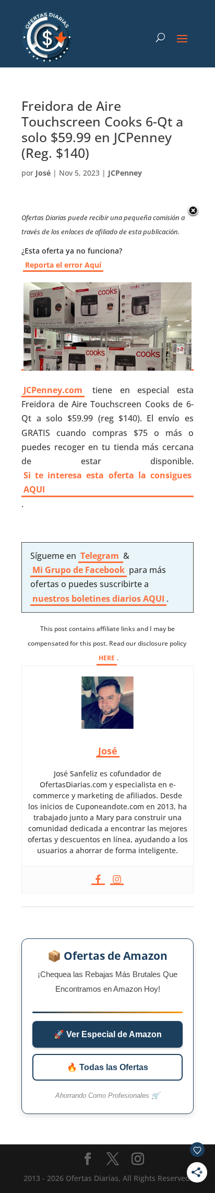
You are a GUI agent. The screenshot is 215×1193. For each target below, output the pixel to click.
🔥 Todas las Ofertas (107, 1067)
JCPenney (125, 173)
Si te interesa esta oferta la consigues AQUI (107, 482)
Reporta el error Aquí (63, 265)
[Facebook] (98, 880)
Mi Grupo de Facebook (78, 570)
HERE (107, 657)
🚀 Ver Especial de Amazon (108, 1034)
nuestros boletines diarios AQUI (98, 598)
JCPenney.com (52, 390)
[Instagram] (117, 880)
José (43, 173)
